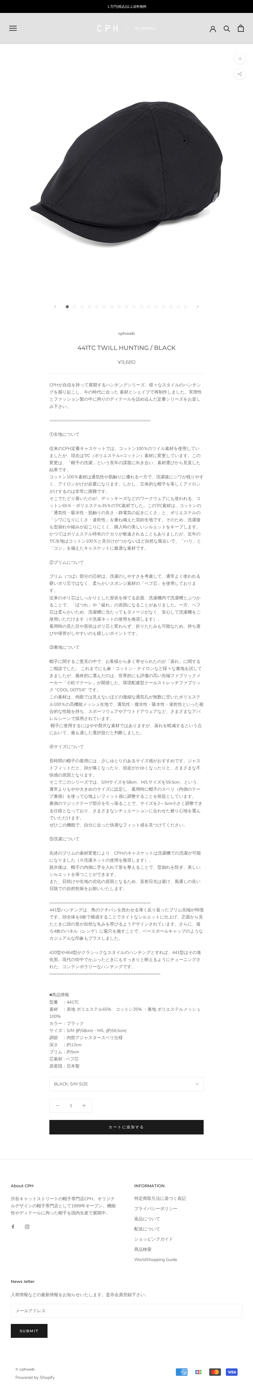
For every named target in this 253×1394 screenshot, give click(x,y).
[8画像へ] (119, 306)
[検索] (227, 28)
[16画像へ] (178, 306)
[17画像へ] (185, 306)
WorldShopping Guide (155, 1260)
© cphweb (25, 1369)
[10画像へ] (133, 306)
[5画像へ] (96, 306)
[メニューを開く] (13, 28)
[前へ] (55, 306)
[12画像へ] (148, 306)
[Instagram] (27, 1226)
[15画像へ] (170, 306)
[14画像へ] (163, 306)
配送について (147, 1229)
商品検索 (142, 1249)
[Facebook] (13, 1226)
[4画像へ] (89, 306)
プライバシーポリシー (155, 1209)
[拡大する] (239, 58)
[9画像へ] (126, 306)
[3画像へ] (82, 306)
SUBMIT (29, 1331)
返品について (147, 1219)
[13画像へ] (156, 306)
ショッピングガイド (153, 1239)
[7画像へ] (111, 306)
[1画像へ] (67, 306)
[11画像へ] (141, 306)
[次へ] (198, 306)
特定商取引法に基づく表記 (160, 1198)
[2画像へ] (74, 306)
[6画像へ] (104, 306)
